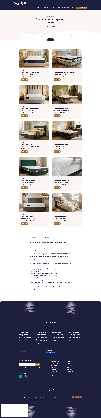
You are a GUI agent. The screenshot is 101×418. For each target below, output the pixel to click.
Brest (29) (69, 373)
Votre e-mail (21, 362)
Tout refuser (19, 411)
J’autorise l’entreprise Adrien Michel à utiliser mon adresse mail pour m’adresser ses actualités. (32, 368)
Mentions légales (40, 397)
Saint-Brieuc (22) (70, 361)
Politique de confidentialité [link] (18, 415)
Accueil (48, 16)
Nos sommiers (53, 369)
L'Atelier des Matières (55, 377)
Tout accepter (10, 411)
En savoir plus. (27, 368)
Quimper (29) (69, 377)
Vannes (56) (69, 375)
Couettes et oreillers (55, 373)
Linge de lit (53, 375)
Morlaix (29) (69, 367)
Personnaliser (8, 415)
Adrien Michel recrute (55, 361)
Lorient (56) (69, 365)
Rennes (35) (69, 369)
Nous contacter (54, 365)
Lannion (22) (69, 363)
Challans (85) (69, 379)
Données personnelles (32, 397)
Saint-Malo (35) (70, 371)
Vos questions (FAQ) (55, 363)
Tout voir (50, 39)
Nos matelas (53, 367)
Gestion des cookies (46, 397)
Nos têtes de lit (54, 371)
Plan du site (26, 397)
